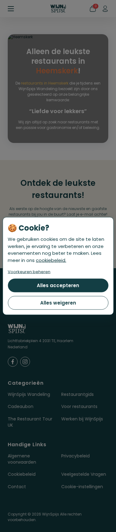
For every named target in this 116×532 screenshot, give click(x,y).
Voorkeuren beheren (29, 272)
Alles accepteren (58, 285)
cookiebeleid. (51, 260)
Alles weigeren (58, 303)
